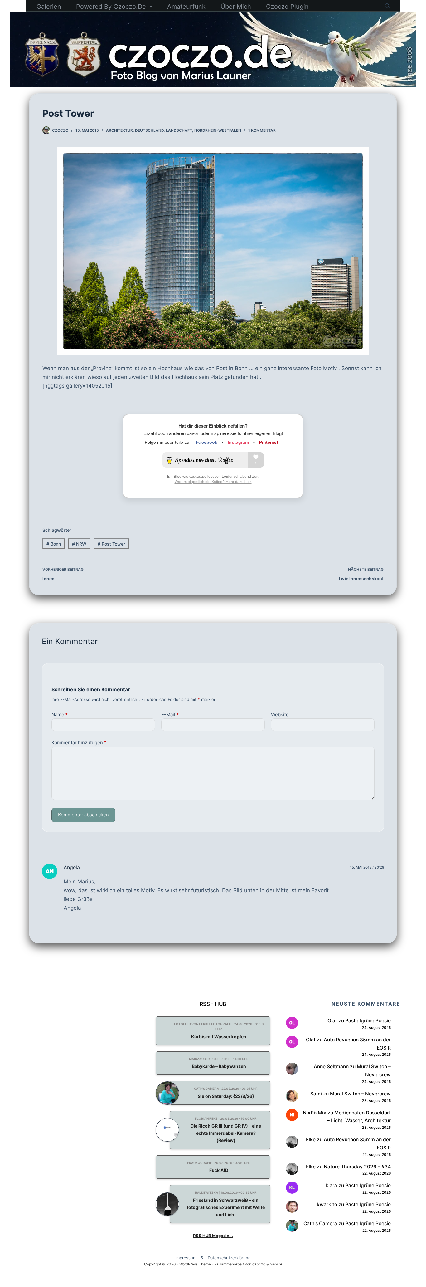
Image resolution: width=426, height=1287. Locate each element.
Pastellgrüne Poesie (368, 1021)
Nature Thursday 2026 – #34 (357, 1167)
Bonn (53, 543)
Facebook (206, 442)
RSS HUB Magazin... (213, 1235)
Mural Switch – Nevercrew (360, 1094)
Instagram (238, 442)
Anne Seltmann (331, 1066)
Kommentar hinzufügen (78, 743)
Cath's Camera (320, 1223)
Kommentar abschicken (83, 815)
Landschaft (179, 130)
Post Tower (111, 543)
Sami (316, 1094)
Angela (72, 867)
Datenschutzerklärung (229, 1257)
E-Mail (170, 714)
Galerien (48, 6)
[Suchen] (387, 5)
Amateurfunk (186, 6)
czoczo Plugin (287, 6)
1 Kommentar (262, 130)
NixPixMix (314, 1113)
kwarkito (327, 1204)
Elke (311, 1140)
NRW (79, 543)
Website (280, 714)
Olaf (332, 1021)
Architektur (119, 130)
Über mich (235, 6)
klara (331, 1185)
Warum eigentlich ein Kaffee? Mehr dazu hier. (213, 482)
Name (59, 714)
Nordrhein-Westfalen (217, 130)
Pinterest (268, 442)
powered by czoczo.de (111, 6)
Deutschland (149, 130)
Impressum (185, 1257)
